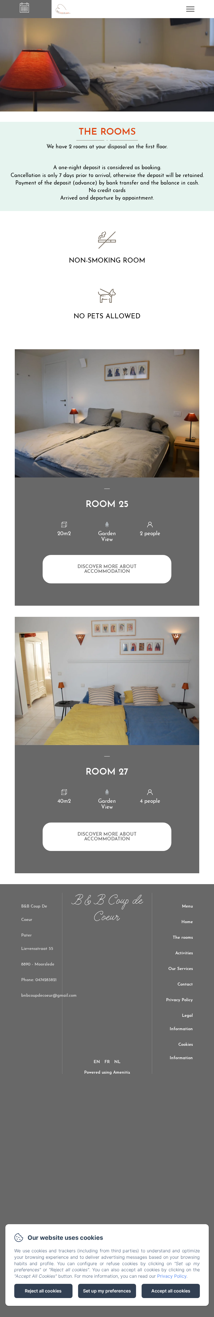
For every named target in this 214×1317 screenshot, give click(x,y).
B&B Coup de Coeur (107, 909)
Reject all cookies (43, 1291)
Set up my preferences (107, 1291)
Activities (184, 953)
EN (97, 1062)
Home (187, 922)
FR (107, 1062)
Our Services (180, 969)
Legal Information (181, 1022)
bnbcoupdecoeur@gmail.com (49, 996)
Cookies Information (181, 1051)
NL (117, 1062)
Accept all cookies (170, 1291)
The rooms (183, 938)
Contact (185, 985)
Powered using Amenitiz (107, 1073)
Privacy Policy (179, 1000)
